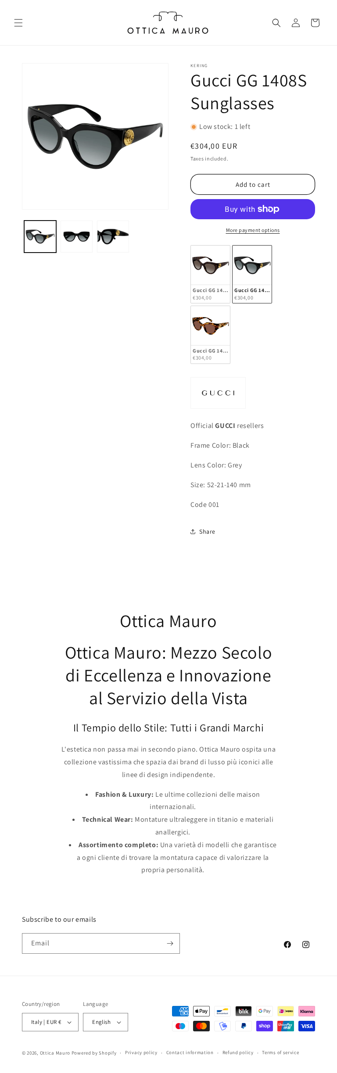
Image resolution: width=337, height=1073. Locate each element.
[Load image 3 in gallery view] (113, 237)
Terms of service (280, 1052)
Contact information (190, 1052)
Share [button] (207, 531)
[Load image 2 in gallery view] (77, 237)
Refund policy (238, 1052)
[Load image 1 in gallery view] (40, 237)
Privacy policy (141, 1052)
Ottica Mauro (55, 1053)
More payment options (253, 230)
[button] (18, 22)
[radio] (210, 274)
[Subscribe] (169, 943)
